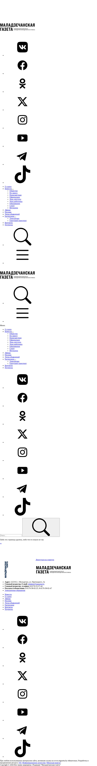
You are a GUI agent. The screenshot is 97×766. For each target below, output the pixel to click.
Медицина (13, 208)
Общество (13, 191)
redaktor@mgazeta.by (36, 584)
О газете (8, 187)
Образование (14, 204)
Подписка (9, 225)
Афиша (8, 210)
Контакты (9, 223)
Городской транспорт (18, 221)
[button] (22, 245)
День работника (15, 201)
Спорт (12, 206)
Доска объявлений (12, 214)
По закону (13, 193)
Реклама (8, 212)
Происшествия (15, 195)
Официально (14, 197)
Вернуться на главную (44, 560)
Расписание (9, 216)
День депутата (15, 199)
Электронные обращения (15, 590)
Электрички (14, 218)
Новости (8, 189)
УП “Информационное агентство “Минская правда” (40, 763)
